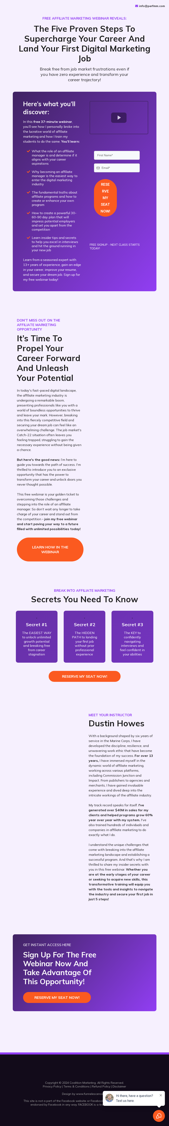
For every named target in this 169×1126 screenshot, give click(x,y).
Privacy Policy (52, 1086)
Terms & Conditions (76, 1086)
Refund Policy (101, 1086)
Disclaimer (119, 1086)
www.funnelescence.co (91, 1094)
